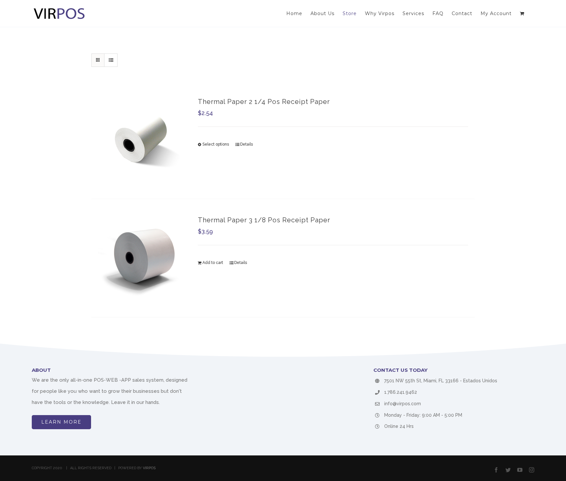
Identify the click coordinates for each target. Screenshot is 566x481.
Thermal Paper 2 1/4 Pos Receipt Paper (264, 102)
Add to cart (212, 262)
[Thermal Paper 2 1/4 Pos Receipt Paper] (140, 139)
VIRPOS (149, 468)
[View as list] (110, 60)
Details (246, 144)
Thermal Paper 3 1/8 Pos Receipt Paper (264, 220)
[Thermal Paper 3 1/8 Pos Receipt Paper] (140, 258)
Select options (215, 144)
